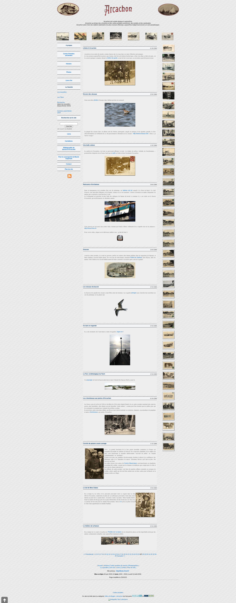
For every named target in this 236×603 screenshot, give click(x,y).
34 (155, 554)
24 (135, 554)
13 (112, 554)
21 (128, 554)
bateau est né (127, 190)
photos (96, 100)
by (68, 129)
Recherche (61, 102)
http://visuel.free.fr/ (90, 228)
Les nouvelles (62, 92)
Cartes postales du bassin (118, 565)
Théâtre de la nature (114, 532)
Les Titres (60, 97)
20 (126, 554)
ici (121, 502)
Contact (69, 164)
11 (107, 554)
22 (130, 554)
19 (124, 554)
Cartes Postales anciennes (68, 54)
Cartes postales (118, 592)
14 (114, 554)
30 (147, 554)
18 (122, 554)
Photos (68, 72)
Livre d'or (69, 80)
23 (132, 554)
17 (120, 554)
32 (151, 554)
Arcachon (119, 596)
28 (143, 554)
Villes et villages (110, 596)
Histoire (69, 64)
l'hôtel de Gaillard (136, 257)
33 (153, 554)
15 (116, 554)
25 (137, 554)
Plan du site (69, 169)
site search (61, 129)
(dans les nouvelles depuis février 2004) (64, 104)
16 (118, 554)
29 (145, 554)
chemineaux (93, 412)
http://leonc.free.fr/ (122, 571)
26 (139, 554)
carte (114, 153)
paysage (89, 380)
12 (110, 554)
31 (149, 554)
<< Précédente (88, 554)
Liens (69, 134)
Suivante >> (121, 556)
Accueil (100, 565)
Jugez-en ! (120, 332)
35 (116, 556)
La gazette (104, 567)
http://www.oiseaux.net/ (140, 133)
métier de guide (112, 58)
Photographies (133, 565)
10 (105, 554)
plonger (133, 293)
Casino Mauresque (130, 463)
